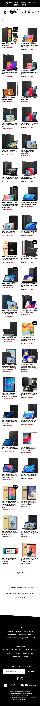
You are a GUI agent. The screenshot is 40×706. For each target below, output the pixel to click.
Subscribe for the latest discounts (20, 666)
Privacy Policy (28, 631)
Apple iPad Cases (27, 653)
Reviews (10, 631)
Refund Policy (11, 635)
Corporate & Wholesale (28, 638)
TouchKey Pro (16, 650)
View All (25, 656)
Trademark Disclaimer (26, 635)
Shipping (18, 631)
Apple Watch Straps (30, 650)
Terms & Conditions (11, 638)
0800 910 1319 (14, 691)
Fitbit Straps (16, 656)
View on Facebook (24, 602)
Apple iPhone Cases (13, 653)
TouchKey (6, 650)
